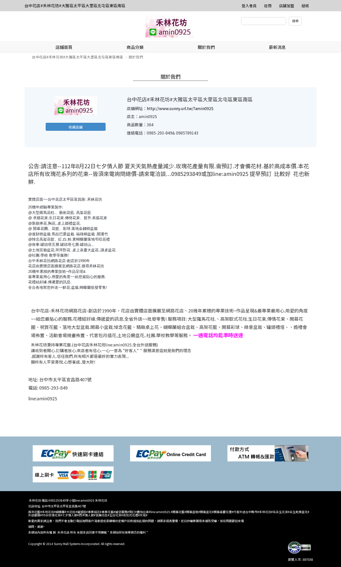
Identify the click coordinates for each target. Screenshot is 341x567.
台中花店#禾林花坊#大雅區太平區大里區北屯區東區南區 (74, 5)
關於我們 (206, 47)
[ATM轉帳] (267, 452)
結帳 (305, 5)
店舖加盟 (286, 5)
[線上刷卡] (73, 474)
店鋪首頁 (63, 47)
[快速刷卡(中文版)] (73, 452)
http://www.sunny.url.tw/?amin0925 (180, 108)
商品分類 (135, 47)
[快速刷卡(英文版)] (170, 452)
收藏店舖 (76, 127)
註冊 (268, 5)
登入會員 (249, 5)
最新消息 (277, 47)
